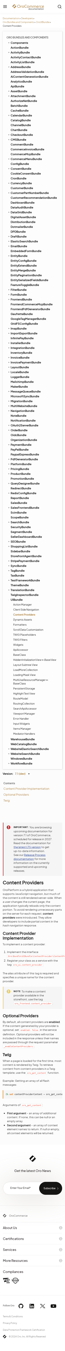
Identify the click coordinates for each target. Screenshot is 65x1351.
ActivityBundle (20, 52)
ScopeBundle (20, 517)
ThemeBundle (20, 585)
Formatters (20, 624)
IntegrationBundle (22, 347)
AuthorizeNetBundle (24, 100)
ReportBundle (20, 498)
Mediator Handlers (24, 733)
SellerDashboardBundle (26, 536)
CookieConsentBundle (26, 173)
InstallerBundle (20, 343)
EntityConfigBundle (23, 260)
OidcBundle (18, 435)
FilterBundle (19, 289)
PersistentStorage (24, 688)
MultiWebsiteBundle (24, 406)
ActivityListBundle (22, 62)
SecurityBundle (21, 527)
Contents (9, 783)
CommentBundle (22, 144)
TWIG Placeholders (24, 634)
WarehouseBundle (23, 739)
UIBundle (17, 599)
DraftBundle (19, 236)
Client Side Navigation (26, 609)
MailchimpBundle (22, 381)
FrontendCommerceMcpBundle (32, 304)
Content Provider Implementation (26, 788)
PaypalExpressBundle (25, 454)
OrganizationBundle (24, 439)
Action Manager (22, 604)
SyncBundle (18, 565)
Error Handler (21, 718)
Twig (6, 800)
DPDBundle (18, 231)
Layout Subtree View (25, 664)
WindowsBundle (21, 758)
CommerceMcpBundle (25, 154)
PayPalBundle (20, 449)
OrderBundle (19, 430)
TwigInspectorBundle (24, 594)
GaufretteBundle (22, 314)
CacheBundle (20, 110)
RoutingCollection (24, 703)
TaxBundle (17, 575)
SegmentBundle (21, 531)
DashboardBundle (22, 202)
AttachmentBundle (23, 96)
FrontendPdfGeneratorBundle (30, 309)
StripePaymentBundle (25, 560)
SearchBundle (20, 522)
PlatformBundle (21, 464)
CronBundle (18, 178)
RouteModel (20, 698)
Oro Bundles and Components (18, 22)
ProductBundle (21, 473)
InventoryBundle (21, 352)
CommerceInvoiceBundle (27, 149)
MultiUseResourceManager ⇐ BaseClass (30, 681)
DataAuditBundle (22, 207)
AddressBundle (21, 67)
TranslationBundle (22, 590)
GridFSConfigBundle (24, 323)
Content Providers (24, 614)
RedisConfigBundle (23, 493)
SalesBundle (19, 502)
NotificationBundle (23, 420)
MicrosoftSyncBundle (25, 396)
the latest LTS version (27, 847)
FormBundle (19, 294)
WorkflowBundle (21, 763)
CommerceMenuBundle (26, 159)
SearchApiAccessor (25, 708)
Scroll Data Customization (28, 629)
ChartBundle (19, 129)
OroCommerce (18, 1215)
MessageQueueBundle (26, 391)
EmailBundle (19, 246)
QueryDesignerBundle (25, 483)
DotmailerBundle (22, 226)
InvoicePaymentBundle (26, 362)
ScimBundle (19, 512)
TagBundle (18, 570)
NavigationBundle (22, 410)
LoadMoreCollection (25, 669)
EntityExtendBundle (24, 265)
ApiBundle (17, 86)
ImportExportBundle (24, 333)
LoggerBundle (20, 376)
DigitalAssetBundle (23, 217)
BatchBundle (19, 105)
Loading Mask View (24, 674)
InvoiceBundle (20, 357)
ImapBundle (19, 328)
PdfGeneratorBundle (24, 459)
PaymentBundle (21, 444)
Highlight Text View (24, 693)
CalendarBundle (21, 115)
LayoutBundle (20, 367)
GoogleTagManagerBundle (28, 318)
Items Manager (22, 728)
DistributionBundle (23, 221)
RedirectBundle (21, 488)
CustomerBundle (22, 188)
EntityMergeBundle (23, 270)
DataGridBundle (21, 212)
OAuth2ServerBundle (24, 425)
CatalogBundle (21, 120)
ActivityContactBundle (26, 57)
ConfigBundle (20, 163)
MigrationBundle (21, 401)
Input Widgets (21, 723)
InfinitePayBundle (22, 338)
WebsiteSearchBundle (25, 753)
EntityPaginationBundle (26, 275)
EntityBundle (19, 255)
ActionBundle (20, 47)
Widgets (18, 644)
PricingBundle (20, 468)
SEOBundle (18, 541)
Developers (27, 18)
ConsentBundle (21, 168)
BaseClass (19, 654)
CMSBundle (18, 139)
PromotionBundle (22, 478)
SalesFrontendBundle (25, 507)
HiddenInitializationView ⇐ (34, 659)
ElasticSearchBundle (24, 241)
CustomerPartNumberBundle (30, 192)
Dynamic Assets (22, 619)
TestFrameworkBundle (25, 580)
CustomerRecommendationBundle (34, 197)
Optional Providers (16, 794)
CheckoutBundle (22, 134)
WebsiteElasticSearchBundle (30, 748)
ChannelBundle (21, 125)
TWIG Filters (20, 639)
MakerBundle (19, 386)
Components (19, 42)
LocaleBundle (20, 372)
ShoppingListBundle (24, 546)
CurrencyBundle (21, 183)
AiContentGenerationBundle (29, 76)
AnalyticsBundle (21, 81)
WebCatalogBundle (24, 744)
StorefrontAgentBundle (26, 556)
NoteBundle (18, 415)
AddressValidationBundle (27, 71)
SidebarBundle (20, 551)
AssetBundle (19, 91)
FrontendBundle (21, 299)
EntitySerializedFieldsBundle (29, 280)
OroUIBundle (42, 22)
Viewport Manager (24, 713)
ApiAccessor (20, 649)
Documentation (11, 18)
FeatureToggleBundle (25, 284)
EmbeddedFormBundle (26, 251)
